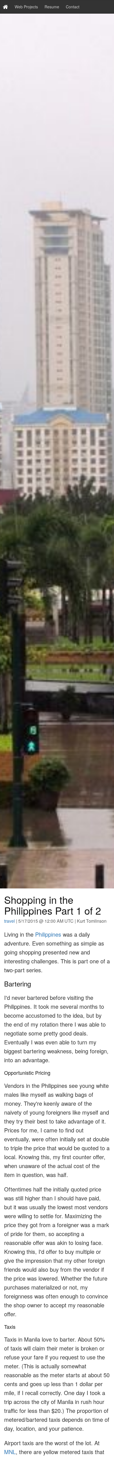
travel (9, 921)
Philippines (48, 934)
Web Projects (26, 6)
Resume (52, 6)
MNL (10, 1452)
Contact (72, 6)
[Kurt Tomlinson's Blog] (5, 7)
